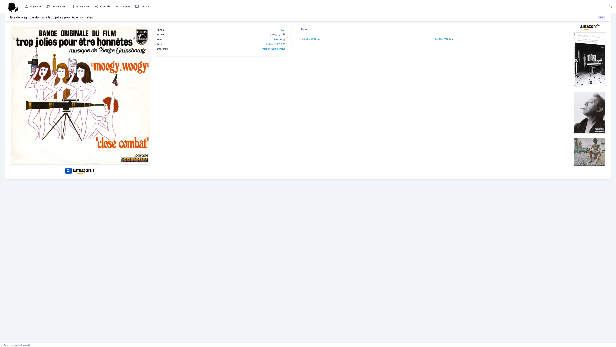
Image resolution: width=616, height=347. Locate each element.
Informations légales (12, 345)
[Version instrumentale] (318, 39)
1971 (283, 29)
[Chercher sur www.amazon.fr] (80, 171)
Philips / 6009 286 (275, 44)
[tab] (304, 29)
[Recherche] (610, 6)
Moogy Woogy (443, 38)
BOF (601, 17)
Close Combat (309, 38)
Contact (25, 345)
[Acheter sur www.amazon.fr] (589, 28)
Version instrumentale (273, 48)
